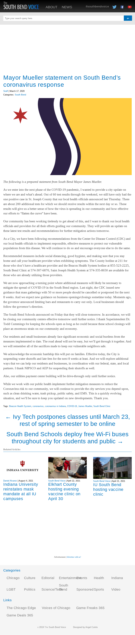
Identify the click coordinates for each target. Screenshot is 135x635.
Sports (99, 589)
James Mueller (85, 406)
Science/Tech (52, 589)
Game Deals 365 (20, 615)
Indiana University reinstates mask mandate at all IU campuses (20, 491)
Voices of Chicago (56, 608)
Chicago (13, 578)
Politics (29, 589)
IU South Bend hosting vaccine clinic (108, 489)
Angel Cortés (91, 627)
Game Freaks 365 (90, 608)
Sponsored (85, 589)
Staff (5, 91)
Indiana (117, 578)
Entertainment (70, 578)
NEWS (67, 7)
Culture (29, 578)
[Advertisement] (67, 48)
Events (81, 578)
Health (99, 578)
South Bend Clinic (101, 406)
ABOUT (51, 7)
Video (115, 589)
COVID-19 (72, 406)
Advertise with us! (74, 557)
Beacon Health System (20, 406)
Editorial (47, 578)
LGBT (11, 589)
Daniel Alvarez (10, 480)
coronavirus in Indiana (55, 406)
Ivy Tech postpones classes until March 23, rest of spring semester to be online (67, 420)
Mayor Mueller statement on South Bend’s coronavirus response (62, 81)
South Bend (20, 94)
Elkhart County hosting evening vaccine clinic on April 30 (64, 491)
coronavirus (38, 406)
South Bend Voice (56, 480)
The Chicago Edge (21, 608)
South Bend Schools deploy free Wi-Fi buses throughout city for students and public (67, 438)
